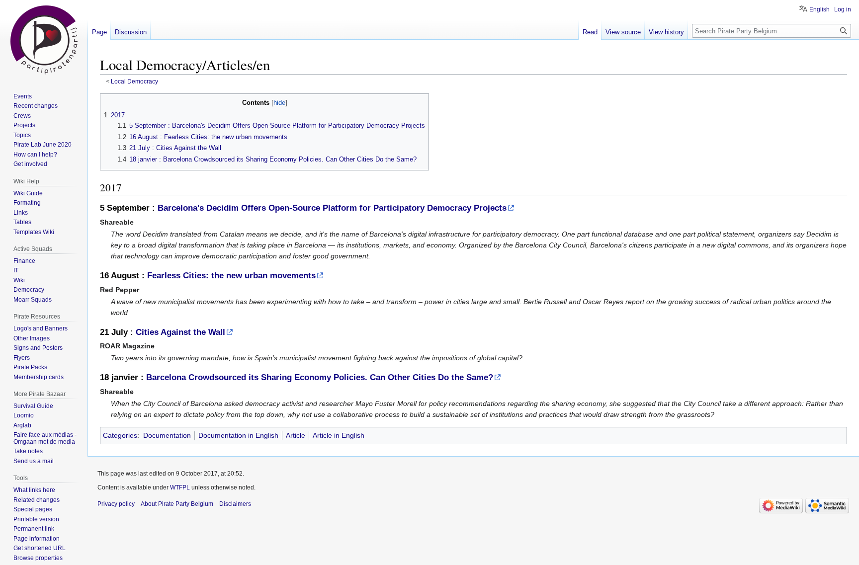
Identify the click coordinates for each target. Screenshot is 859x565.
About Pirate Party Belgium (177, 503)
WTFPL (180, 487)
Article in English (338, 435)
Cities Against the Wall (180, 332)
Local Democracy (134, 81)
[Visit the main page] (44, 40)
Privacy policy (116, 503)
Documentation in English (238, 435)
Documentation (167, 435)
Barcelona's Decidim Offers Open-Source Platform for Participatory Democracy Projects (332, 208)
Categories (120, 435)
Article (295, 435)
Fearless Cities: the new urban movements (231, 275)
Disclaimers (235, 503)
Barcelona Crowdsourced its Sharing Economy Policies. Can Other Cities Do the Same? (319, 377)
